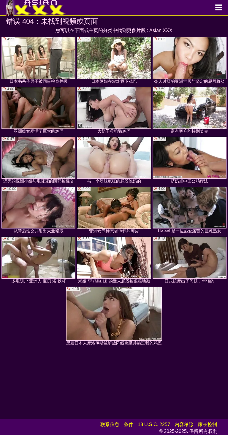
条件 (128, 424)
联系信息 (109, 424)
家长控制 (207, 424)
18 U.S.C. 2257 (154, 424)
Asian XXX (160, 30)
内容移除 (184, 424)
